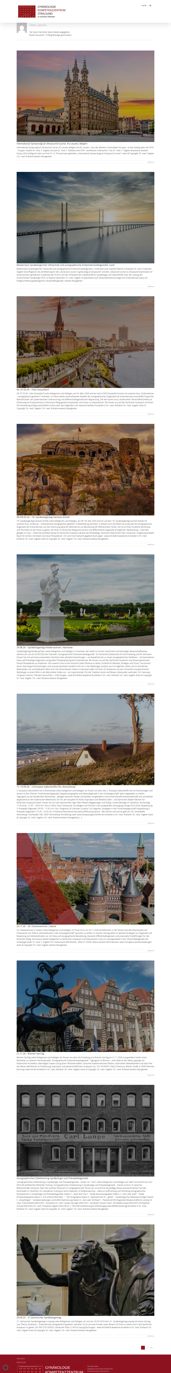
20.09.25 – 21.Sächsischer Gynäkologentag (39, 1317)
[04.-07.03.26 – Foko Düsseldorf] (85, 342)
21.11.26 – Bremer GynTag (30, 1053)
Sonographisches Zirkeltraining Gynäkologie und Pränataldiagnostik (52, 1178)
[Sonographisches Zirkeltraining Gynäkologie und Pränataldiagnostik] (85, 1131)
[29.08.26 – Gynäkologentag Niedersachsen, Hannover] (85, 600)
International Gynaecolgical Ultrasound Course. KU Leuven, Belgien (52, 143)
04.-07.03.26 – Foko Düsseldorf (33, 389)
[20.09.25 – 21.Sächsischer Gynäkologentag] (85, 1270)
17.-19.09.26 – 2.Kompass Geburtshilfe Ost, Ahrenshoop (46, 786)
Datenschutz (21, 1362)
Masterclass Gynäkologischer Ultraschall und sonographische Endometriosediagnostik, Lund (65, 264)
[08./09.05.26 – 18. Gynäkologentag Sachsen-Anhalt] (85, 469)
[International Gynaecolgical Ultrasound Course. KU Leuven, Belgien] (85, 96)
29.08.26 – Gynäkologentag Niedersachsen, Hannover (45, 647)
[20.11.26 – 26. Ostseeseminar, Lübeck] (85, 878)
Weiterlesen (150, 162)
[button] (150, 5)
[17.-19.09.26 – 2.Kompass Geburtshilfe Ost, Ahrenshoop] (85, 739)
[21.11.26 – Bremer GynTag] (85, 1006)
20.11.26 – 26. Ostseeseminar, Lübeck (36, 926)
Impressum (21, 1358)
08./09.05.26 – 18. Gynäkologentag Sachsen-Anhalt (43, 517)
